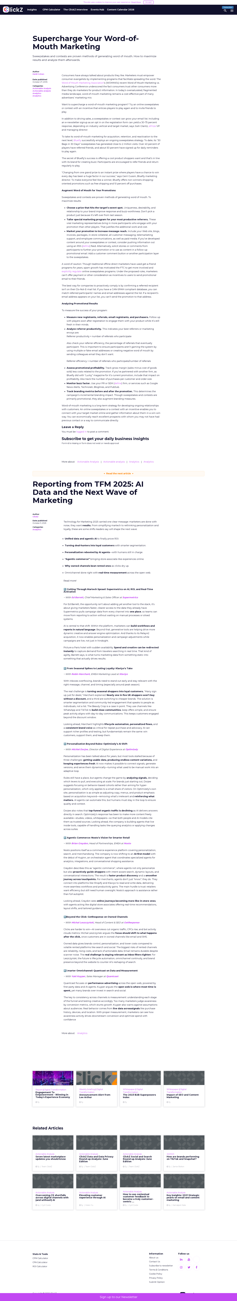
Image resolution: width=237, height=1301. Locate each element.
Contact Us (154, 1261)
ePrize (152, 126)
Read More (136, 2)
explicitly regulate (72, 271)
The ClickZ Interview (75, 9)
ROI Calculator (40, 1266)
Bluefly (77, 140)
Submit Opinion (157, 1282)
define (86, 246)
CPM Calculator (51, 9)
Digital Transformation (55, 1090)
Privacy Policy (156, 1278)
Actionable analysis (42, 91)
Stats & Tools (40, 1254)
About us (153, 1257)
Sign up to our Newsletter (118, 1297)
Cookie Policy (155, 1274)
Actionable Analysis (42, 88)
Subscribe (228, 7)
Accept (148, 2)
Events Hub (97, 9)
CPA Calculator (40, 1262)
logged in (81, 431)
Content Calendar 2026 (120, 9)
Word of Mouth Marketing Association (83, 82)
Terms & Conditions (158, 1270)
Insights (32, 9)
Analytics (37, 93)
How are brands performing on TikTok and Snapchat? (184, 1153)
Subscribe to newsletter (161, 1266)
